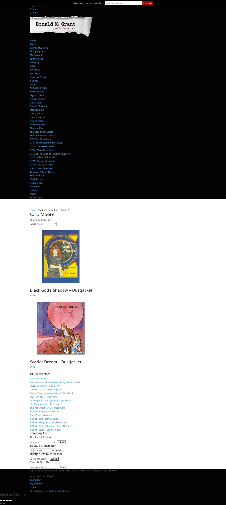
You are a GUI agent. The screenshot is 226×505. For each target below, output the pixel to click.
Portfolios (35, 186)
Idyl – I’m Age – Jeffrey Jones (44, 396)
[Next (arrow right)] (4, 503)
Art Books (35, 69)
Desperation (36, 182)
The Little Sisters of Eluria (43, 135)
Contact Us (35, 479)
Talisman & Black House (42, 172)
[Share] (7, 500)
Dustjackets (36, 102)
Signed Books (37, 95)
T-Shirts (34, 80)
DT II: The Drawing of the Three (46, 142)
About (33, 44)
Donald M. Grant (38, 106)
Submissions (36, 58)
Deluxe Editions (38, 98)
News (33, 193)
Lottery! (34, 190)
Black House (36, 179)
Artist (33, 66)
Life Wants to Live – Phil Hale (44, 404)
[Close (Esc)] (10, 500)
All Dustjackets (37, 124)
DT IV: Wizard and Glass (42, 150)
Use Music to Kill (38, 378)
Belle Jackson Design (59, 490)
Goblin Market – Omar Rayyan (45, 389)
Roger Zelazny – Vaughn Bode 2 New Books (52, 393)
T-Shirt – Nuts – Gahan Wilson (45, 429)
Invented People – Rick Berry (44, 385)
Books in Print (37, 91)
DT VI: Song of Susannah (42, 160)
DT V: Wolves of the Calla (43, 157)
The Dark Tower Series (41, 131)
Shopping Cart (37, 51)
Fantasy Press (37, 113)
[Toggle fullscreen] (4, 500)
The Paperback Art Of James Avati (47, 407)
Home (33, 40)
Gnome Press (37, 117)
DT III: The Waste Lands (42, 146)
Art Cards (35, 73)
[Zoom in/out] (1, 500)
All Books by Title (39, 87)
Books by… (35, 62)
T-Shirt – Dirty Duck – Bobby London (48, 422)
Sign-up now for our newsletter (88, 3)
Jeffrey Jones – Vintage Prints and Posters (51, 400)
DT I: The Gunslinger (40, 139)
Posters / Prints (38, 77)
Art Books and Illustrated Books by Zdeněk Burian (55, 382)
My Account (36, 55)
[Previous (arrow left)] (1, 503)
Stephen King (37, 109)
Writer (33, 84)
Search (63, 467)
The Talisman (37, 175)
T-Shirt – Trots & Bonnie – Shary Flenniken (51, 426)
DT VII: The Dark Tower (42, 164)
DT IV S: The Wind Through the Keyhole (50, 153)
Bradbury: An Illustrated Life (44, 411)
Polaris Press (36, 120)
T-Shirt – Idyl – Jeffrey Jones (44, 418)
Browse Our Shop (39, 47)
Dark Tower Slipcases (41, 168)
